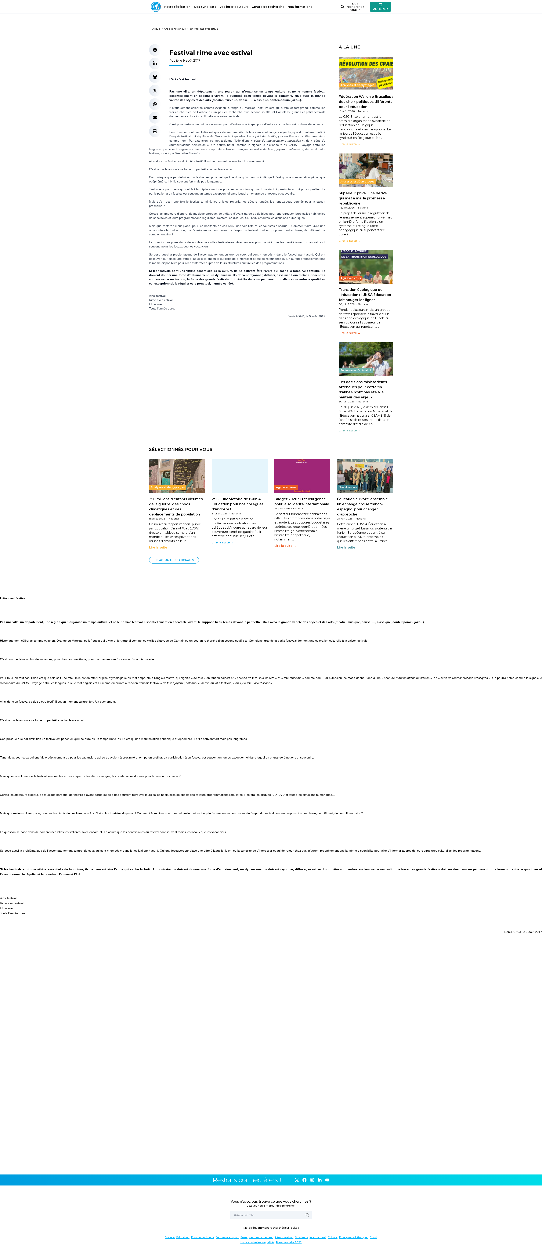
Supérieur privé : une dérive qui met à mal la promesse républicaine (363, 198)
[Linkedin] (320, 1180)
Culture (332, 1237)
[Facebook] (304, 1180)
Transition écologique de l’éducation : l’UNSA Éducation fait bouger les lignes (365, 295)
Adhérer (380, 9)
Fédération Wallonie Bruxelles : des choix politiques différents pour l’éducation (366, 102)
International (318, 1237)
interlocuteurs (234, 7)
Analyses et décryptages (357, 85)
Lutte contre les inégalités (257, 1242)
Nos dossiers (348, 487)
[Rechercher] (307, 1215)
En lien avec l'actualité (355, 370)
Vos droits (301, 1237)
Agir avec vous (350, 278)
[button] (155, 50)
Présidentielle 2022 (289, 1242)
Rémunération (284, 1237)
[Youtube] (327, 1180)
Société (170, 1237)
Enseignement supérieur (257, 1237)
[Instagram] (312, 1180)
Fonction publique (202, 1237)
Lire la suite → (350, 144)
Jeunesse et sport (227, 1237)
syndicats (205, 7)
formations (300, 7)
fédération (177, 7)
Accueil (156, 28)
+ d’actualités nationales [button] (174, 560)
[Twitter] (297, 1180)
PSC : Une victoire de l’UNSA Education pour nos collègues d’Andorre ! (238, 504)
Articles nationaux (175, 28)
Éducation (182, 1237)
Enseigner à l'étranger (353, 1237)
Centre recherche (268, 7)
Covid (373, 1237)
